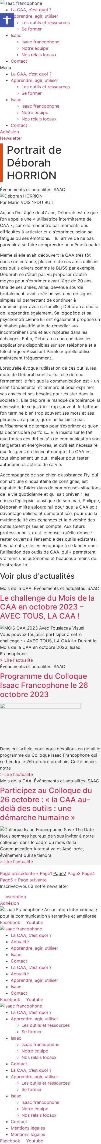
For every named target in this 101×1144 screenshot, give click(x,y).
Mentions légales (28, 1128)
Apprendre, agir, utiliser (34, 16)
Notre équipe (35, 48)
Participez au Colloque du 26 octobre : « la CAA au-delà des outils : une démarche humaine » (46, 804)
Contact (19, 61)
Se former (32, 29)
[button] (50, 67)
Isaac (16, 35)
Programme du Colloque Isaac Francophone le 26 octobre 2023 (44, 685)
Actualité (20, 941)
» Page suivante (30, 879)
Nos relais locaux (39, 54)
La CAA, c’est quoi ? (31, 9)
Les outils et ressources (46, 22)
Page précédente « (19, 873)
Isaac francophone (40, 41)
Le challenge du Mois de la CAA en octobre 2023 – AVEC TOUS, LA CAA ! (47, 606)
